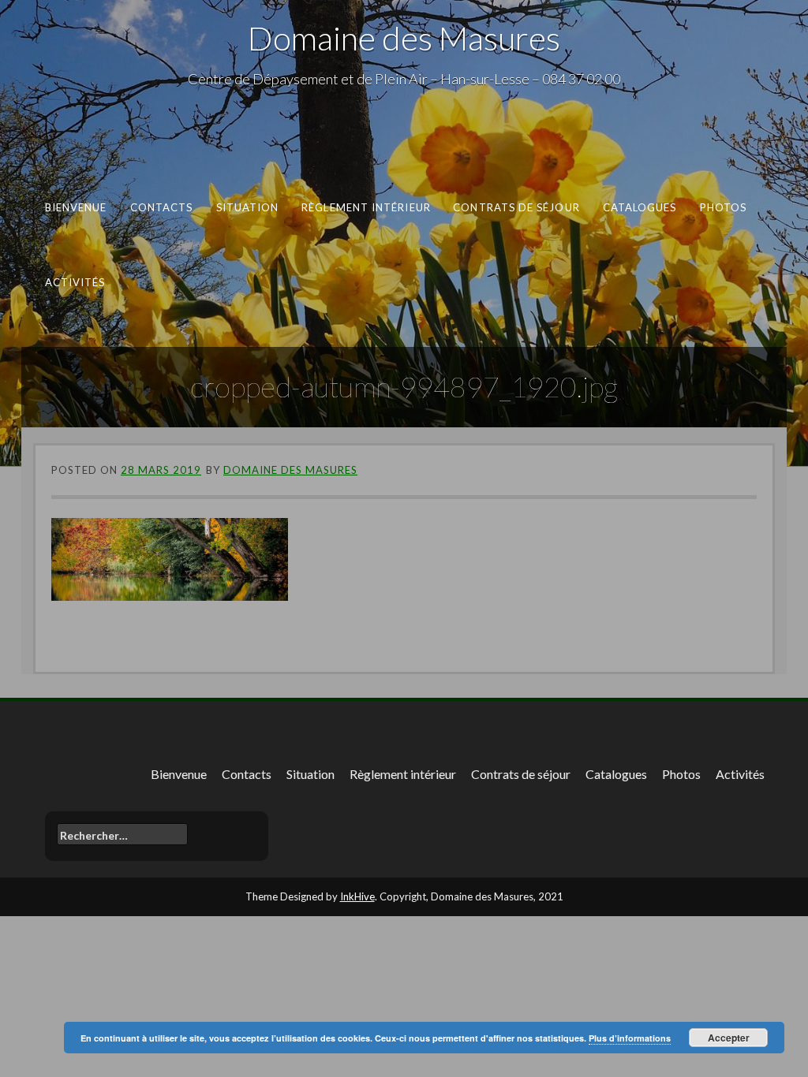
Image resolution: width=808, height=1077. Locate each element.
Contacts (161, 207)
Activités (75, 281)
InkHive (357, 896)
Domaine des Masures (404, 38)
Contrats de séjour (516, 207)
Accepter (729, 1037)
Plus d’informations (630, 1038)
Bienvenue (76, 207)
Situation (247, 207)
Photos (723, 207)
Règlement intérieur (366, 207)
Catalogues (640, 207)
